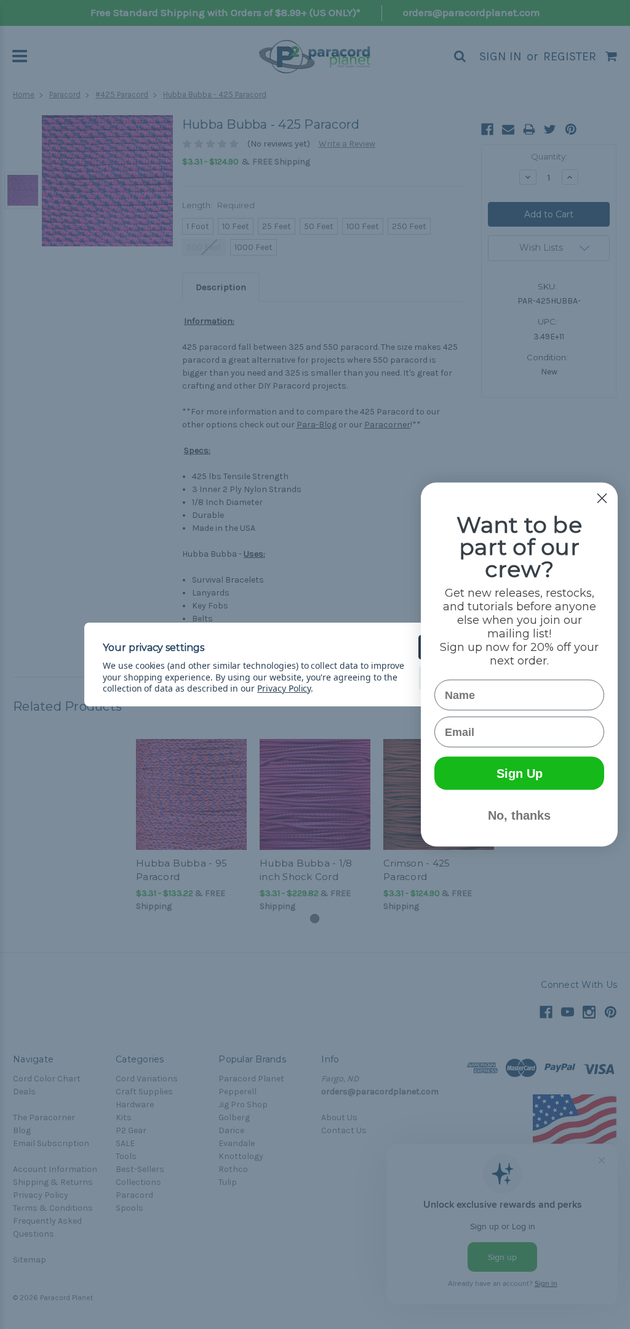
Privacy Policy (284, 688)
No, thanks (519, 815)
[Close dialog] (602, 498)
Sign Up (519, 773)
